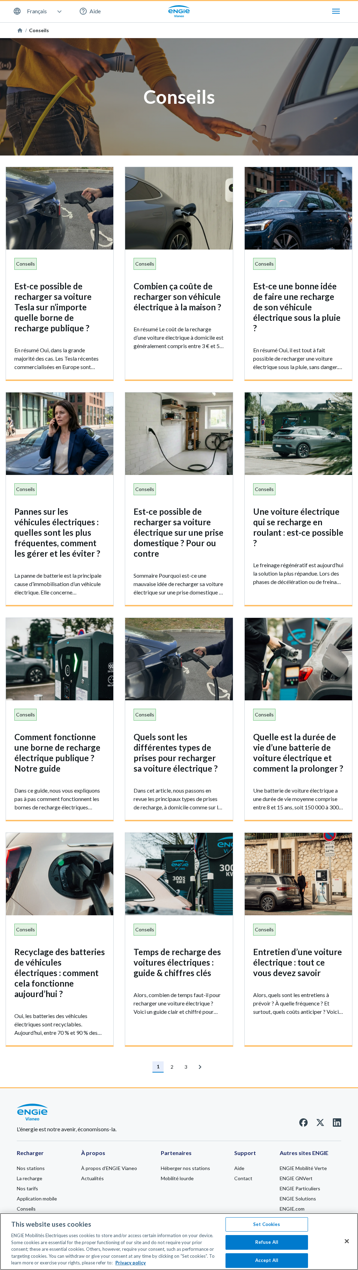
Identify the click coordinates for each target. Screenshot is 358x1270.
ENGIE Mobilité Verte (303, 1168)
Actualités (92, 1178)
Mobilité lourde (177, 1178)
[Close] (347, 1241)
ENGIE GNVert (296, 1178)
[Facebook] (303, 1124)
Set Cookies (266, 1224)
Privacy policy (130, 1262)
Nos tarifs (27, 1188)
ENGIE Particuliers (300, 1188)
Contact (243, 1178)
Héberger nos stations (185, 1168)
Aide (95, 11)
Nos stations (31, 1168)
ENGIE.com (292, 1209)
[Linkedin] (337, 1124)
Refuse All (266, 1242)
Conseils (26, 1209)
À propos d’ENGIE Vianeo (109, 1168)
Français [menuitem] (37, 11)
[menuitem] (37, 11)
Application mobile (37, 1199)
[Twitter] (320, 1124)
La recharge (29, 1178)
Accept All (266, 1260)
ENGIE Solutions (298, 1199)
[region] (179, 1241)
